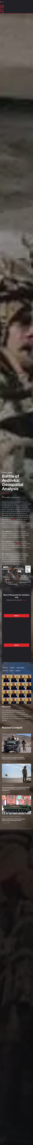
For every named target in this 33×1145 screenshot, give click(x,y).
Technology (17, 755)
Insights (4, 472)
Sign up (16, 615)
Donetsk (18, 543)
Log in (25, 600)
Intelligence (20, 667)
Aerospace (10, 755)
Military (5, 670)
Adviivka (5, 667)
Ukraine (18, 670)
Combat (12, 667)
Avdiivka (13, 519)
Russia (11, 670)
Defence (10, 472)
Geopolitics (5, 785)
